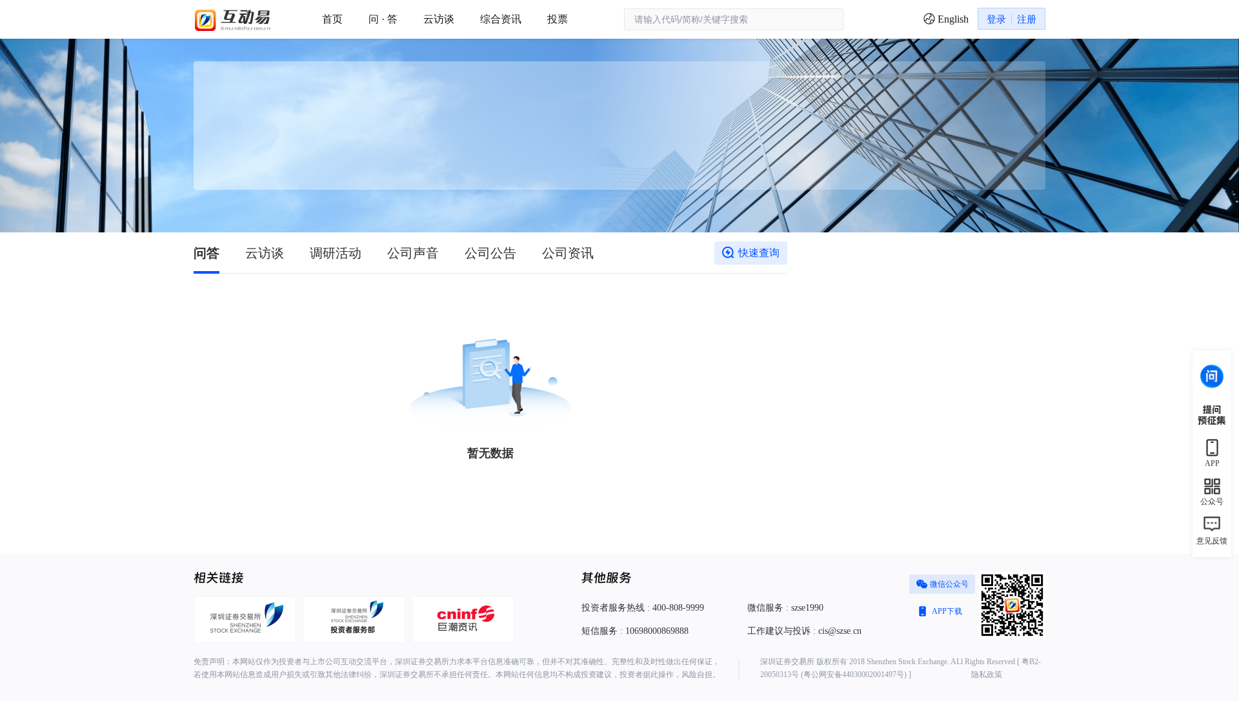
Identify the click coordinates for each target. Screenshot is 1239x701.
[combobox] (733, 20)
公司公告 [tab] (490, 253)
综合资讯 (500, 19)
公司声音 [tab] (413, 253)
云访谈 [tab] (264, 253)
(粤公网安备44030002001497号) (854, 674)
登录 (996, 19)
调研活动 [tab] (335, 253)
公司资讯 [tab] (568, 253)
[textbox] (733, 19)
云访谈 (438, 19)
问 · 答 (383, 19)
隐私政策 (986, 674)
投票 (557, 19)
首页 (332, 19)
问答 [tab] (206, 253)
